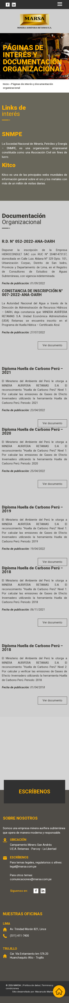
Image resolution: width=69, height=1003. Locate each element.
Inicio (6, 84)
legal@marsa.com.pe (23, 866)
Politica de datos (31, 985)
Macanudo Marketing (46, 991)
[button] (52, 345)
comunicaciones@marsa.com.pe (31, 879)
